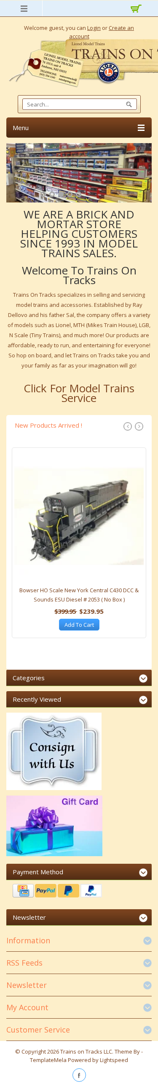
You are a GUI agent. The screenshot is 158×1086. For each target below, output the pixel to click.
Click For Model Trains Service (79, 393)
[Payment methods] (79, 892)
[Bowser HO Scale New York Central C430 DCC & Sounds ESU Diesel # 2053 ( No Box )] (79, 519)
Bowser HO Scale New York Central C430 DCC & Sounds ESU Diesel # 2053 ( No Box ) (79, 594)
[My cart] (135, 10)
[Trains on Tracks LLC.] (79, 63)
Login (94, 28)
